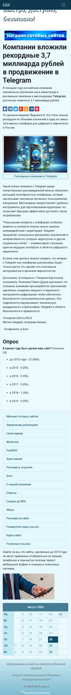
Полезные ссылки (18, 543)
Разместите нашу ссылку (22, 526)
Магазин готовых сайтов (22, 416)
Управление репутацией (22, 425)
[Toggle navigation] (63, 4)
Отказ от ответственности (28, 674)
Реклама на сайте (17, 518)
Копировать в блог (16, 329)
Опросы (11, 493)
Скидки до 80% (16, 501)
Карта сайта (13, 535)
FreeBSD (11, 450)
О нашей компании (18, 484)
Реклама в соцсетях (19, 467)
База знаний (14, 459)
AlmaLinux (12, 442)
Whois (10, 510)
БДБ (6, 5)
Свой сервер (14, 433)
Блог (9, 476)
